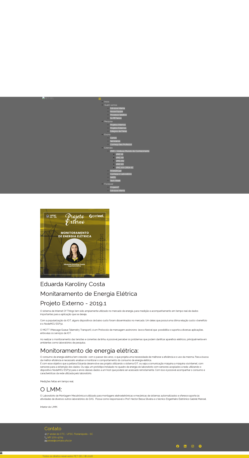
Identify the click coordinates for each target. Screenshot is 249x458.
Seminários (115, 141)
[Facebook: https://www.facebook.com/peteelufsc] (177, 446)
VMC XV (120, 164)
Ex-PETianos (116, 118)
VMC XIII (120, 157)
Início (106, 102)
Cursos (113, 138)
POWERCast (115, 171)
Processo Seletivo (118, 115)
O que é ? (114, 187)
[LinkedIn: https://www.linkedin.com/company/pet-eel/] (185, 446)
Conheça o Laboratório (121, 174)
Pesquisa (108, 121)
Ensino (107, 134)
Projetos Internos (118, 125)
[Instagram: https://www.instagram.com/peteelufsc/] (192, 446)
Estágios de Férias (118, 131)
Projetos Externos (118, 128)
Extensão (108, 148)
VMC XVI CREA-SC (124, 167)
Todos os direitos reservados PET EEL (62, 456)
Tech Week (115, 181)
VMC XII (119, 154)
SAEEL (113, 177)
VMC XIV (120, 161)
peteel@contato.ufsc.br (59, 440)
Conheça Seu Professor (121, 144)
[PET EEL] (48, 98)
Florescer (108, 184)
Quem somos (110, 105)
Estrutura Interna (117, 108)
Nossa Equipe (116, 111)
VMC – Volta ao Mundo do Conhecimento (129, 151)
